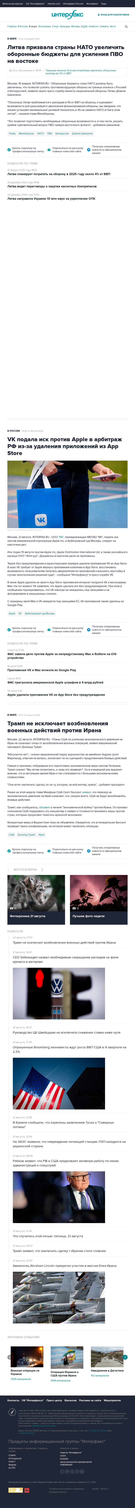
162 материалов (100, 1375)
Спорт (55, 26)
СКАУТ (12, 1461)
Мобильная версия (12, 3)
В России (23, 26)
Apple (12, 613)
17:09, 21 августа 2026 (32, 219)
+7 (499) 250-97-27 (26, 1433)
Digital (84, 26)
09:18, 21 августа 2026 (32, 431)
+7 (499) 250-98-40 (97, 1431)
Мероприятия (112, 1400)
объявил (44, 807)
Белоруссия (62, 133)
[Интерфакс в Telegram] (67, 1471)
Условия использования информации (66, 1489)
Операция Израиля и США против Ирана (65, 1374)
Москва (75, 26)
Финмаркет (92, 3)
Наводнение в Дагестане (107, 1370)
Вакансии (71, 1400)
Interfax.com (54, 3)
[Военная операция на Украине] (27, 1366)
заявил (86, 792)
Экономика (44, 26)
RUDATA (64, 1459)
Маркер (12, 1464)
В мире (33, 26)
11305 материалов (21, 1379)
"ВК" (61, 537)
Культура (65, 26)
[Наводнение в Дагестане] (107, 1366)
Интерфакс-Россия (73, 3)
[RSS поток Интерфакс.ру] (77, 1471)
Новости (93, 26)
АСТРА (12, 1468)
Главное (12, 26)
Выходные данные (58, 1492)
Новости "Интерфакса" (71, 1452)
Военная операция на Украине (25, 1372)
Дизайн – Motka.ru (100, 1489)
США (11, 834)
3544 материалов (60, 1380)
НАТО (40, 133)
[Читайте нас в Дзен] (62, 1471)
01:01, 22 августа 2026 (29, 715)
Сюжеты (104, 26)
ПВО (49, 133)
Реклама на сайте (90, 1400)
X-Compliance (15, 1458)
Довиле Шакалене (82, 133)
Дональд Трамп (26, 834)
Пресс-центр (54, 1400)
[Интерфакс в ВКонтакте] (72, 1471)
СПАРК (12, 1455)
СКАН (63, 1455)
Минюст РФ (31, 304)
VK (20, 613)
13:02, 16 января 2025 (29, 39)
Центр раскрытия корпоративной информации (76, 1463)
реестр (120, 243)
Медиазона (15, 304)
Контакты (13, 1400)
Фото (113, 26)
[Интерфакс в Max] (82, 1471)
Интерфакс (67, 14)
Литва (12, 133)
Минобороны (26, 133)
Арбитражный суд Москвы (40, 613)
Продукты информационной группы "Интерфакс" (57, 1441)
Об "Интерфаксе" (35, 3)
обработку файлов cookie (44, 1426)
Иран (41, 834)
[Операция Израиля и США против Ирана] (67, 1367)
